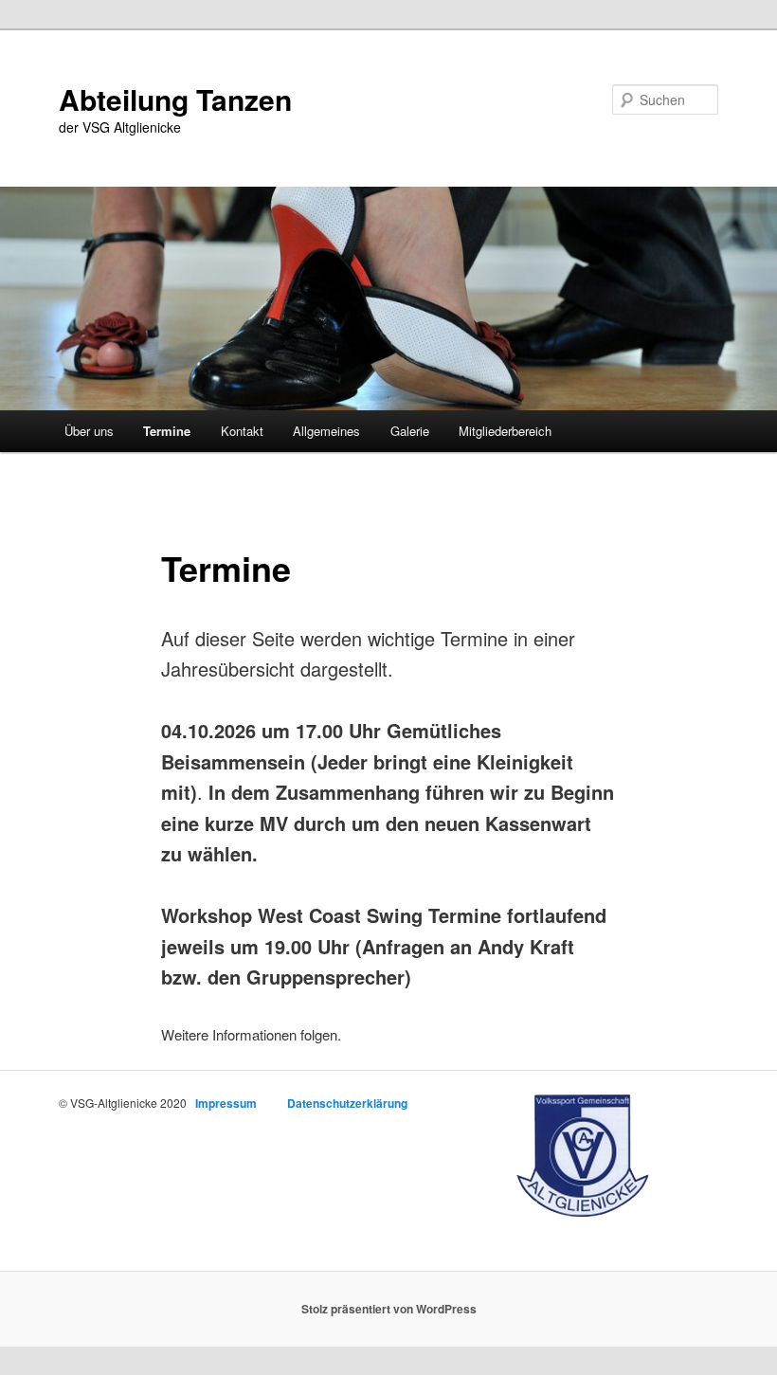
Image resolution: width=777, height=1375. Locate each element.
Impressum (226, 1103)
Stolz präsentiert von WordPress (389, 1308)
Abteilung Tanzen (175, 99)
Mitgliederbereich (505, 431)
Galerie (409, 431)
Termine (166, 431)
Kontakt (242, 431)
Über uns (89, 431)
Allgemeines (326, 431)
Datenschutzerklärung (347, 1103)
